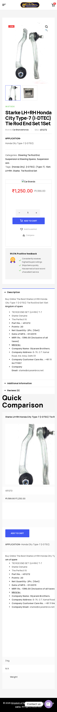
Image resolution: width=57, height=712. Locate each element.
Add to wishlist (30, 229)
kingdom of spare (14, 306)
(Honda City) (18, 166)
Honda (25, 129)
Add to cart (30, 221)
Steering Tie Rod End (29, 155)
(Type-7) (40, 166)
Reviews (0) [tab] (13, 390)
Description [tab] (13, 292)
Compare (30, 235)
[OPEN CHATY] (48, 704)
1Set (48, 166)
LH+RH (8, 170)
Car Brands (17, 129)
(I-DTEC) (30, 166)
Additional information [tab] (19, 383)
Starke (16, 170)
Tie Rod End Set (29, 170)
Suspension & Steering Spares (20, 159)
